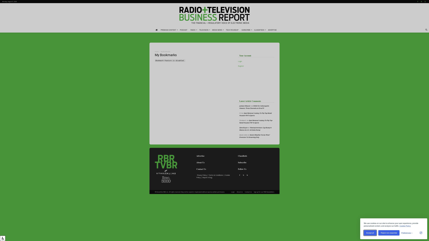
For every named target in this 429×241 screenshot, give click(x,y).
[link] (2, 238)
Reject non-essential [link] (389, 233)
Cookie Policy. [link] (405, 226)
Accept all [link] (370, 233)
